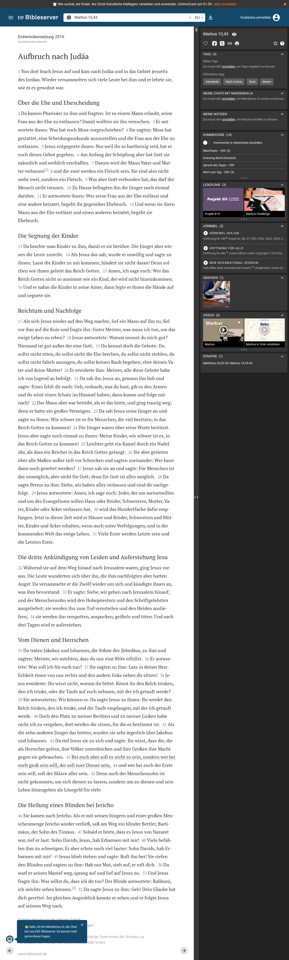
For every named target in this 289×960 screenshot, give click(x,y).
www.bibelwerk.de (32, 954)
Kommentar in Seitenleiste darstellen (238, 142)
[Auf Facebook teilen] (214, 43)
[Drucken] (237, 43)
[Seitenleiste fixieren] (196, 30)
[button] (285, 4)
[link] (244, 363)
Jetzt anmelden (224, 4)
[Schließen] (82, 925)
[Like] (205, 43)
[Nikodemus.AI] (10, 939)
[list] (244, 161)
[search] (131, 17)
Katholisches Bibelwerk (34, 41)
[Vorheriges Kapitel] (10, 950)
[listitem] (244, 150)
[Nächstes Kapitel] (184, 950)
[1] (46, 169)
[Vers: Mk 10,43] (234, 34)
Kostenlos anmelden (256, 17)
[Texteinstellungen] (210, 17)
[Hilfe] (282, 43)
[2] (74, 888)
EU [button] (197, 17)
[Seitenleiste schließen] (196, 497)
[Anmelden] (276, 17)
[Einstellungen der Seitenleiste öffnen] (275, 43)
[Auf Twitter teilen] (222, 43)
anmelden (228, 66)
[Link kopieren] (229, 43)
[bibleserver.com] (38, 17)
